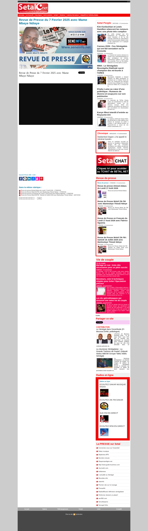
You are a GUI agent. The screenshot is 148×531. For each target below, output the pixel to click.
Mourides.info (103, 478)
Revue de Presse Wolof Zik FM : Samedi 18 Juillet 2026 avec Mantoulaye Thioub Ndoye (47, 195)
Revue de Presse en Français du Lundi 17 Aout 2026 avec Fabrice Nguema (43, 193)
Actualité (29, 15)
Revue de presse (102, 183)
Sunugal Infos (103, 505)
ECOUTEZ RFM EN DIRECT (112, 426)
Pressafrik (101, 488)
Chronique (102, 133)
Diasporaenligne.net (105, 461)
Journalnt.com (103, 468)
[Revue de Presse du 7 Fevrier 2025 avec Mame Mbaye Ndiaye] (56, 27)
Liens (98, 509)
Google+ (98, 315)
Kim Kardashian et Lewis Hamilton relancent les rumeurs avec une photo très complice (112, 29)
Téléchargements (62, 509)
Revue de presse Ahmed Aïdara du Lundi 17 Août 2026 (37, 190)
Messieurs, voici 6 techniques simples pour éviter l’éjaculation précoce (111, 281)
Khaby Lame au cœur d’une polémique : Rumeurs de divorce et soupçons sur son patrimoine (111, 92)
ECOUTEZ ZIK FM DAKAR (111, 400)
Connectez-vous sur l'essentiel (108, 448)
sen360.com (102, 498)
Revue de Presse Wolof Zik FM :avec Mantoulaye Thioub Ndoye (39, 192)
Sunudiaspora (103, 502)
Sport (56, 15)
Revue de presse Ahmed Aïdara (117, 190)
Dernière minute (104, 458)
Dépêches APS (103, 454)
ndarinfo (101, 481)
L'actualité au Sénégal (106, 475)
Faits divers (47, 15)
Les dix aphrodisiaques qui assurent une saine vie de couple (111, 299)
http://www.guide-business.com (109, 465)
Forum (81, 509)
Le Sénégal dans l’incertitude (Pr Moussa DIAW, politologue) (110, 330)
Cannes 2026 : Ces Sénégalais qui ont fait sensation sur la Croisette (112, 48)
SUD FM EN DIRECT (109, 413)
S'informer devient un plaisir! (108, 495)
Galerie (44, 509)
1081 (39, 198)
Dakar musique (103, 451)
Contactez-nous (73, 15)
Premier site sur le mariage (107, 485)
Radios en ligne (105, 381)
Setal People (104, 23)
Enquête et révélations (89, 15)
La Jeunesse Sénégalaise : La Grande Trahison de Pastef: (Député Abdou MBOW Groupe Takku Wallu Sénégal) (112, 352)
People (62, 15)
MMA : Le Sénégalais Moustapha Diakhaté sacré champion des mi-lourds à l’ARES (110, 69)
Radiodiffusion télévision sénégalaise (111, 491)
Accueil (21, 15)
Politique (38, 15)
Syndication (79, 514)
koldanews (102, 471)
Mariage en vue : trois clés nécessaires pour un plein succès (111, 266)
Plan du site (69, 514)
